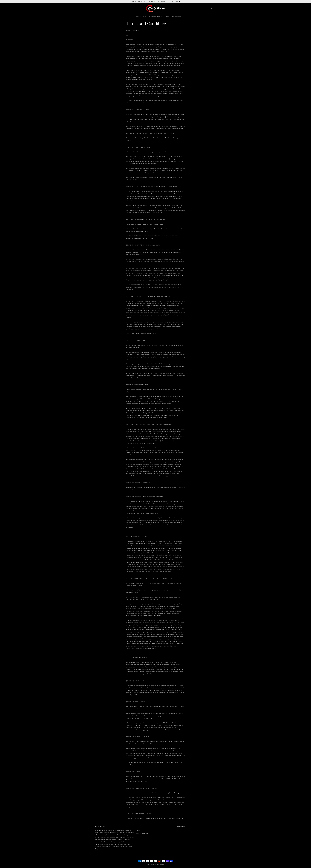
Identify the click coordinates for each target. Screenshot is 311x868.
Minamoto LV (153, 864)
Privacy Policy (139, 830)
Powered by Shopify (160, 864)
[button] (156, 16)
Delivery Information (141, 836)
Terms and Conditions (142, 833)
